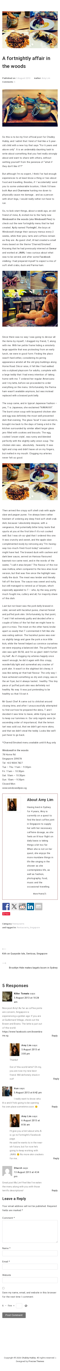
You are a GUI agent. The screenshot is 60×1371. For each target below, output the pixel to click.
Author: (38, 78)
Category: (7, 924)
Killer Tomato (21, 993)
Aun (10, 190)
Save (7, 914)
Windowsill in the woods (15, 219)
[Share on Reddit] (22, 906)
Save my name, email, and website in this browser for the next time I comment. (29, 1294)
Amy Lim (46, 78)
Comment (8, 1218)
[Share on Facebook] (6, 906)
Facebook (45, 256)
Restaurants (18, 924)
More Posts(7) (39, 894)
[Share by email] (38, 906)
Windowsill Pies (42, 219)
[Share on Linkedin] (30, 906)
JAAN (21, 252)
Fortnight (31, 227)
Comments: (8, 82)
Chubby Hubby (29, 1358)
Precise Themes (36, 1361)
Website (6, 1275)
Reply (55, 1035)
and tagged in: (9, 927)
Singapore (35, 927)
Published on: (9, 78)
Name (6, 1248)
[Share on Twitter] (14, 906)
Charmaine (23, 190)
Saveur (53, 248)
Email (6, 1261)
